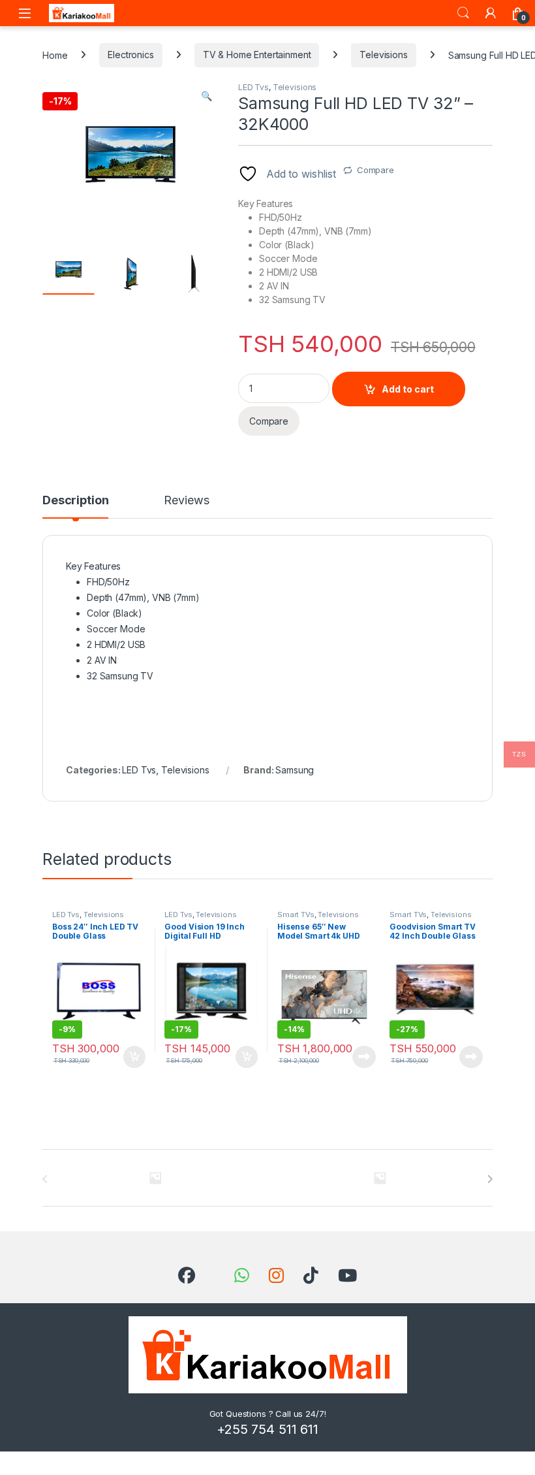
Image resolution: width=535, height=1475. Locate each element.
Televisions (383, 54)
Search (463, 13)
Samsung (294, 769)
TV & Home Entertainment (257, 54)
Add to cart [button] (134, 1057)
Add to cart (408, 389)
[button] (206, 96)
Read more (364, 1057)
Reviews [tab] (186, 500)
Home (54, 54)
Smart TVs (295, 914)
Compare (375, 170)
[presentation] (490, 1179)
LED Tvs (253, 87)
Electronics (130, 54)
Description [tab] (75, 500)
